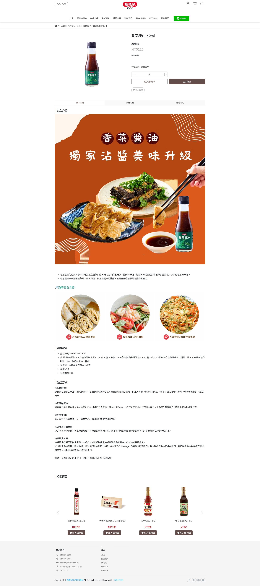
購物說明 (104, 566)
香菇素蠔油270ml (183, 520)
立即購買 (187, 81)
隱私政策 (104, 570)
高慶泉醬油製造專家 (75, 580)
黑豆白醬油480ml (76, 520)
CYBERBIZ (118, 580)
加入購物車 (149, 81)
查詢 (103, 554)
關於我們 (104, 558)
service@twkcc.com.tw (69, 562)
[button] (126, 537)
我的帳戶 (104, 562)
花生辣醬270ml (147, 520)
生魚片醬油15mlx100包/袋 (112, 520)
